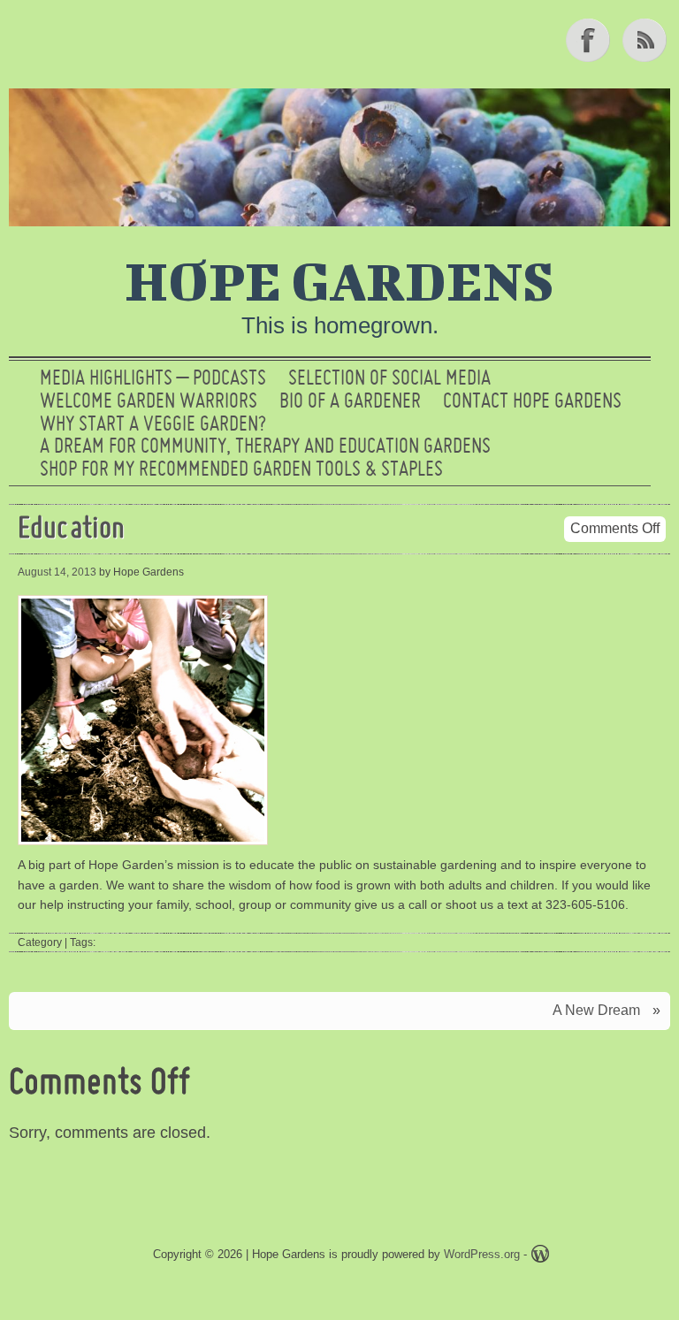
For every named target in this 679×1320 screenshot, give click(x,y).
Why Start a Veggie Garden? (153, 425)
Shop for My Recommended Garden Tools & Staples (241, 470)
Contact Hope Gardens (532, 402)
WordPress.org (482, 1254)
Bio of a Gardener (350, 402)
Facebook (590, 40)
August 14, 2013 (57, 572)
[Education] (145, 845)
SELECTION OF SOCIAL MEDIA (389, 379)
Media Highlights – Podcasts (153, 379)
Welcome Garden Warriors (148, 402)
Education (71, 530)
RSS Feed (646, 40)
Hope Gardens (339, 280)
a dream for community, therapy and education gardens (265, 447)
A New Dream (596, 1010)
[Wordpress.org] (540, 1257)
